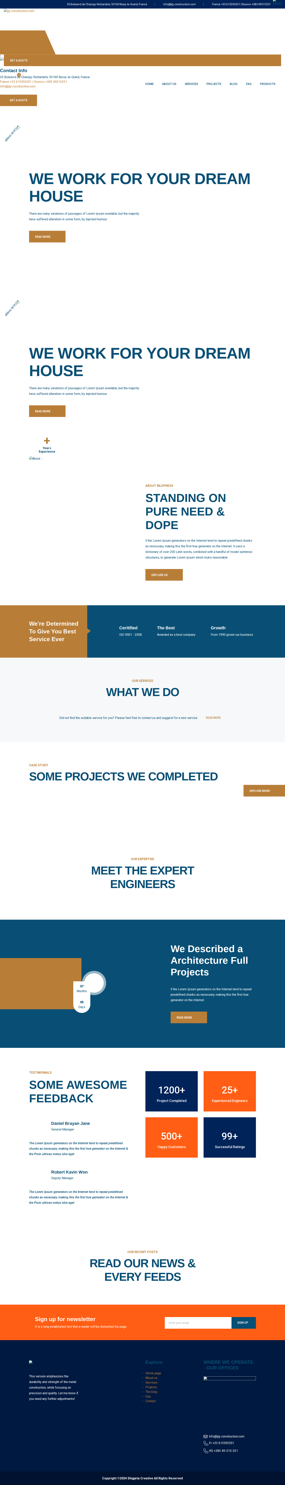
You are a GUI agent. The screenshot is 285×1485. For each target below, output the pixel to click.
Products (267, 84)
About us (169, 84)
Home (149, 84)
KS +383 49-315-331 (223, 1451)
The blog (151, 1392)
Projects (213, 84)
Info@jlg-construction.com (179, 4)
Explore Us (159, 575)
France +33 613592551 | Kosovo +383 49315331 (241, 4)
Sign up (242, 1322)
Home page (153, 1373)
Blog (234, 84)
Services (191, 84)
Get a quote (19, 60)
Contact (150, 1401)
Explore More (260, 790)
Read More (43, 236)
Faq (248, 84)
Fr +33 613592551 (221, 1443)
